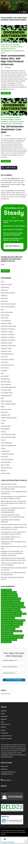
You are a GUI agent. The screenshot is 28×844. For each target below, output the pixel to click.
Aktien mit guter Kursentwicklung (9, 592)
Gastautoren (4, 733)
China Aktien (4, 318)
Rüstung (3, 431)
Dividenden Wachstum (17, 624)
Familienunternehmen (7, 365)
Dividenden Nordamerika (8, 345)
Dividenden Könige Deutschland (8, 620)
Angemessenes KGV (9, 673)
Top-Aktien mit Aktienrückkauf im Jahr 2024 (14, 524)
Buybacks (4, 719)
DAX (3, 605)
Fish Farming (5, 368)
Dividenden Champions (16, 46)
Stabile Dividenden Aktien (8, 437)
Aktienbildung (5, 287)
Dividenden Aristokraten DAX (8, 613)
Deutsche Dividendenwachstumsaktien (10, 607)
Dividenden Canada (7, 331)
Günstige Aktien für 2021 (13, 626)
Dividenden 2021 (5, 609)
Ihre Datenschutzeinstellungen (15, 839)
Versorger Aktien (6, 462)
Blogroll (3, 730)
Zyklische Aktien (5, 473)
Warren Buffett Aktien (6, 642)
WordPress (22, 832)
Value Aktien (4, 456)
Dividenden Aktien (6, 323)
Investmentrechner (6, 736)
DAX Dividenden (6, 320)
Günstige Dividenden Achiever (8, 629)
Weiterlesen (6, 93)
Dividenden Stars (6, 351)
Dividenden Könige (6, 123)
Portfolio (3, 420)
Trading (3, 448)
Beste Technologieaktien (8, 307)
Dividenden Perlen (6, 348)
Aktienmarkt (4, 290)
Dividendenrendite (21, 620)
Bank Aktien (4, 298)
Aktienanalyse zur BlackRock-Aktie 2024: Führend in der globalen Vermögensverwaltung (13, 510)
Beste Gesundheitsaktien (8, 304)
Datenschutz (4, 766)
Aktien (3, 44)
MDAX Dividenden (6, 401)
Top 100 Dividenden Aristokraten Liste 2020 (12, 129)
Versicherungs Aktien (7, 459)
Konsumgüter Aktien (7, 393)
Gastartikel (4, 370)
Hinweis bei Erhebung (8, 842)
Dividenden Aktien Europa (8, 326)
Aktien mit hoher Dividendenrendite (9, 594)
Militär (2, 406)
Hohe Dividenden (17, 123)
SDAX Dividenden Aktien (8, 434)
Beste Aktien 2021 (5, 600)
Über (2, 722)
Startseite (3, 711)
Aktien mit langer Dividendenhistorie (9, 596)
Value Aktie (20, 637)
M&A (2, 398)
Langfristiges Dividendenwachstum (9, 635)
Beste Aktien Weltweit (6, 602)
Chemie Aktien (5, 315)
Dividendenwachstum (7, 50)
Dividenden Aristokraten (13, 117)
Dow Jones (4, 356)
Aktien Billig (8, 589)
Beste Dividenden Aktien (18, 602)
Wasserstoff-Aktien (6, 468)
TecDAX (3, 440)
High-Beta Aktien (6, 381)
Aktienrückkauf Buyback (8, 293)
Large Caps (20, 635)
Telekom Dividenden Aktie (8, 445)
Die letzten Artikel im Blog (14, 480)
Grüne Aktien (5, 376)
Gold (2, 373)
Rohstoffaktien (5, 429)
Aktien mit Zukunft (6, 284)
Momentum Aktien (6, 409)
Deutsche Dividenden (18, 605)
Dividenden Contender (6, 616)
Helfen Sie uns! (5, 724)
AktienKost (8, 67)
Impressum (4, 769)
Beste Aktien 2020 (16, 598)
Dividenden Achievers (15, 609)
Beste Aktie (9, 44)
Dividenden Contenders (8, 337)
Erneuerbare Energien (7, 359)
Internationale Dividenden (7, 633)
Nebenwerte (4, 412)
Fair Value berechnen (14, 680)
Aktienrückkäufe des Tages (9, 484)
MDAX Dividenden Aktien (8, 404)
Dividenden (22, 607)
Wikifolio (3, 470)
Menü (24, 12)
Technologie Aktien (6, 443)
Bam (4, 834)
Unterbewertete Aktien (7, 454)
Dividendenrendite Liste (7, 622)
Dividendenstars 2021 (18, 622)
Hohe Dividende (18, 631)
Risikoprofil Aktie (6, 426)
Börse (2, 309)
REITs (2, 423)
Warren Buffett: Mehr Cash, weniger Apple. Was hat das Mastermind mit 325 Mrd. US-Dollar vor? (13, 503)
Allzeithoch (4, 295)
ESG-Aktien (4, 362)
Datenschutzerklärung (5, 693)
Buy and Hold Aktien (7, 312)
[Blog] (6, 780)
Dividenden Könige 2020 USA (8, 618)
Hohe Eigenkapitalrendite (8, 387)
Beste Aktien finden (15, 600)
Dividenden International (8, 48)
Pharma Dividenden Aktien (9, 418)
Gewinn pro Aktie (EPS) (10, 666)
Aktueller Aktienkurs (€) (10, 660)
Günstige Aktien (5, 379)
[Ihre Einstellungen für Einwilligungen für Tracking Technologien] (25, 841)
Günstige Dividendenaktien (7, 631)
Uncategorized (5, 451)
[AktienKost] (14, 5)
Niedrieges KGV (5, 415)
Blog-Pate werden (6, 738)
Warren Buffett (5, 465)
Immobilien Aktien (6, 390)
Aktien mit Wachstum (6, 598)
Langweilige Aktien (6, 395)
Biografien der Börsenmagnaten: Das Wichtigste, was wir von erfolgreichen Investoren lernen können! (12, 553)
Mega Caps (13, 637)
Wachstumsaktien (12, 639)
